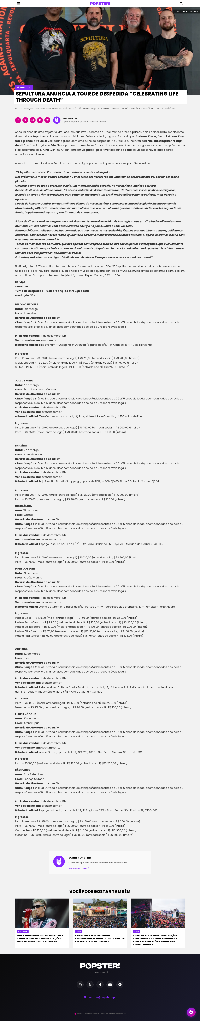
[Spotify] (119, 984)
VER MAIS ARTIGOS (78, 868)
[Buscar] (181, 3)
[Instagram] (80, 984)
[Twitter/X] (90, 984)
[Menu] (18, 3)
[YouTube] (109, 984)
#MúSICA (23, 87)
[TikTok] (100, 984)
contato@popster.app (102, 997)
